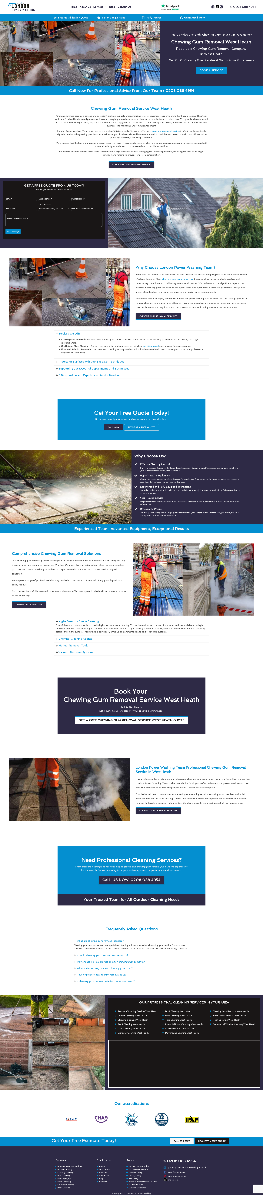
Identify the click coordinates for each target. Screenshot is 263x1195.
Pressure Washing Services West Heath (137, 1011)
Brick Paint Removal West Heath (229, 1015)
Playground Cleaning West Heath (182, 1033)
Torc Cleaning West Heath (178, 1020)
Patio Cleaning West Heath (131, 1028)
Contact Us (124, 6)
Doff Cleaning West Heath (178, 1015)
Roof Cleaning (64, 1175)
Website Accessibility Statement (143, 1182)
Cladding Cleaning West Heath (133, 1020)
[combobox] (54, 208)
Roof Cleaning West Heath (131, 1024)
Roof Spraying (64, 1178)
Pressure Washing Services (70, 1166)
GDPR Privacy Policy (138, 1169)
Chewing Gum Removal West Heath (231, 1011)
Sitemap (103, 1182)
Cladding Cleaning (65, 1172)
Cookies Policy (135, 1172)
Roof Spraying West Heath (226, 1020)
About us (85, 6)
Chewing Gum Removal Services (158, 316)
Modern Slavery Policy (139, 1166)
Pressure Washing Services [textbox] (50, 208)
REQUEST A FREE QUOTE (141, 427)
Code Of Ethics (136, 1185)
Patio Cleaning (64, 1182)
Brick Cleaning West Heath (178, 1011)
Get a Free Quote (132, 720)
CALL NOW (113, 427)
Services (98, 6)
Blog (112, 6)
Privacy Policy (135, 1175)
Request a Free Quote (212, 1141)
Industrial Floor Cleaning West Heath (184, 1024)
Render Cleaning (65, 1169)
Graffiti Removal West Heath (180, 1028)
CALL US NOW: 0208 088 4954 (131, 880)
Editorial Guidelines (137, 1188)
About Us (103, 1172)
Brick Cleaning (64, 1188)
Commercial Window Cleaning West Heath (234, 1024)
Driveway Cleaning (66, 1185)
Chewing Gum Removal (29, 604)
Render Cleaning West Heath (132, 1015)
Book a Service (211, 70)
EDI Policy (133, 1178)
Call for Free (182, 1141)
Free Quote (104, 1169)
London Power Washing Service (131, 164)
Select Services (44, 204)
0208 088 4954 (244, 6)
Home (73, 6)
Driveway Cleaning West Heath (133, 1033)
